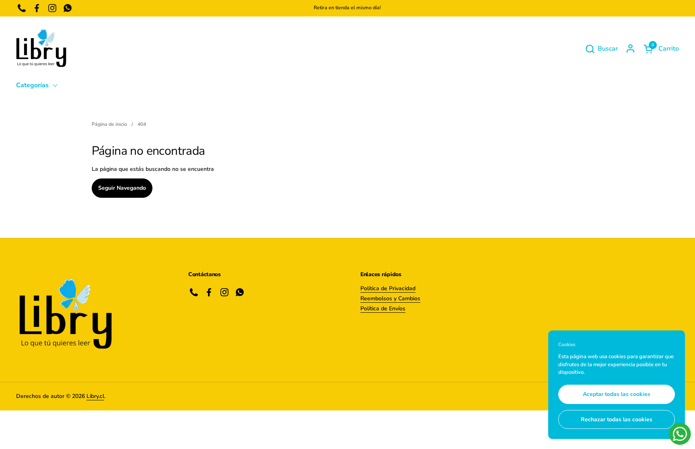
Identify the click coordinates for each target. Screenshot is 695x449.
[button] (601, 49)
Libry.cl (95, 396)
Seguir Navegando (122, 188)
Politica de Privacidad (387, 288)
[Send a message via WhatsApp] (680, 434)
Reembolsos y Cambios (390, 298)
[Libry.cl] (41, 49)
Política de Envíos (382, 308)
